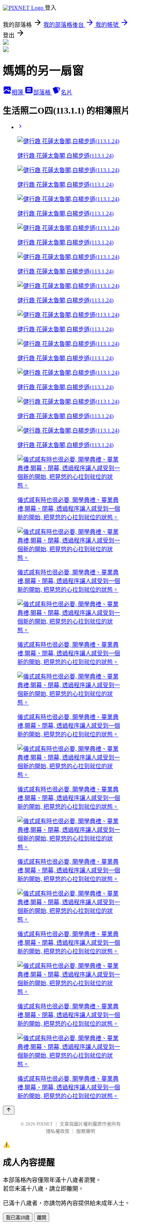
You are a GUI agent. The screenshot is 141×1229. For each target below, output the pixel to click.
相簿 (18, 92)
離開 (41, 1217)
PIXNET (45, 1124)
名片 (66, 92)
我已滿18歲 (18, 1217)
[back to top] (8, 1110)
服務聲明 (85, 1131)
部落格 (42, 92)
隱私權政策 (57, 1131)
